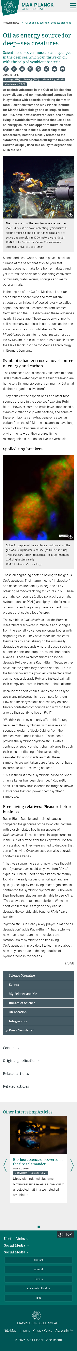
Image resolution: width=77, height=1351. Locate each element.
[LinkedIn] (14, 69)
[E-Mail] (54, 69)
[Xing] (46, 69)
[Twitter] (30, 69)
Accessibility (64, 1330)
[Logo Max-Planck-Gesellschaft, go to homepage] (33, 8)
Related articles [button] (16, 1074)
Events (14, 985)
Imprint (25, 1330)
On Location (18, 1012)
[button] (70, 215)
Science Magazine (22, 975)
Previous (5, 1166)
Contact (38, 1260)
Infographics (18, 1021)
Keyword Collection (38, 1288)
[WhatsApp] (38, 69)
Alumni (38, 1269)
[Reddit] (22, 69)
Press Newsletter (21, 1030)
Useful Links (15, 1239)
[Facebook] (6, 69)
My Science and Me (23, 994)
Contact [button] (10, 1048)
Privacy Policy (42, 1330)
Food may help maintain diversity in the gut (36, 1161)
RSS (38, 1298)
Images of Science (22, 1003)
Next (72, 1166)
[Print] (63, 69)
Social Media (15, 1245)
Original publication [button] (20, 1061)
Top (68, 1234)
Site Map (10, 1330)
